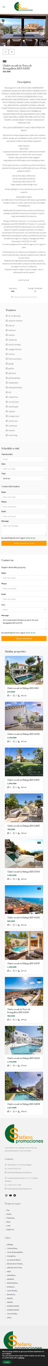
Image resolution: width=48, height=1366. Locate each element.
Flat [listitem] (8, 1210)
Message (5, 521)
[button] (24, 30)
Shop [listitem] (8, 1222)
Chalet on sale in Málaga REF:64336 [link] (23, 734)
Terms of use (30, 538)
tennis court (13, 421)
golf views (12, 373)
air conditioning (14, 316)
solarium (12, 411)
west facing (13, 435)
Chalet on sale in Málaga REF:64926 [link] (23, 1058)
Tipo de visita (6, 454)
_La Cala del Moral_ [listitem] (14, 1260)
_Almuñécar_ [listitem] (11, 1275)
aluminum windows (16, 321)
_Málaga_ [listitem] (10, 1244)
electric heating (14, 344)
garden (11, 368)
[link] (24, 670)
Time (3, 473)
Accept (7, 1362)
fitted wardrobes (15, 359)
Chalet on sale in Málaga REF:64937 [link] (23, 963)
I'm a (3, 605)
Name (3, 492)
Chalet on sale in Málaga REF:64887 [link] (23, 826)
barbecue (12, 330)
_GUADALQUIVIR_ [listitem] (13, 1306)
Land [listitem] (8, 1226)
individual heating (15, 387)
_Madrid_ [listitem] (10, 1298)
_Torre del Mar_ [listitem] (12, 1291)
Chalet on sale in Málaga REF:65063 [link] (23, 872)
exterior (12, 354)
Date (3, 464)
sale (4, 61)
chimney (12, 335)
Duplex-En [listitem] (10, 1229)
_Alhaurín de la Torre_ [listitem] (14, 1268)
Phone (4, 502)
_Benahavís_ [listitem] (11, 1294)
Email (3, 511)
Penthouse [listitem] (11, 1218)
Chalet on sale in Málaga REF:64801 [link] (23, 780)
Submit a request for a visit (24, 543)
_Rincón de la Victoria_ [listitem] (15, 1264)
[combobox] (24, 459)
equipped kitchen (15, 349)
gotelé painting (14, 378)
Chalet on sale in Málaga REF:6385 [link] (23, 688)
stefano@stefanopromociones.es (19, 1172)
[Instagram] (6, 1195)
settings (21, 1358)
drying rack (13, 340)
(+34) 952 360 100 (14, 1169)
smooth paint (13, 407)
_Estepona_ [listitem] (11, 1287)
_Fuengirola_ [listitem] (11, 1256)
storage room (14, 416)
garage (11, 364)
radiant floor (13, 397)
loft (10, 392)
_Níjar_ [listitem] (9, 1271)
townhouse (13, 426)
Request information (24, 638)
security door (14, 402)
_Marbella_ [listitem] (11, 1279)
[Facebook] (14, 1195)
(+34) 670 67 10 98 (14, 1185)
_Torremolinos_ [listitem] (12, 1248)
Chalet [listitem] (9, 1214)
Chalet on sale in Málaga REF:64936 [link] (23, 917)
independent (13, 383)
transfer (12, 430)
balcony (11, 325)
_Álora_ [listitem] (9, 1317)
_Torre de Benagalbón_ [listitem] (15, 1252)
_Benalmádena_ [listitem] (12, 1283)
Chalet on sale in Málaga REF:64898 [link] (23, 1104)
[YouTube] (10, 1195)
